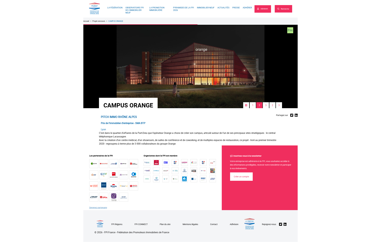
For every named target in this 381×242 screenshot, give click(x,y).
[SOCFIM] (123, 174)
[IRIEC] (203, 179)
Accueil (86, 21)
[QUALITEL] (165, 170)
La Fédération (114, 7)
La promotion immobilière (156, 8)
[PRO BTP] (93, 197)
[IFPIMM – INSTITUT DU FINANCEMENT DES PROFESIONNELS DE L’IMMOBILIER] (175, 179)
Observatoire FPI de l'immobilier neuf (134, 10)
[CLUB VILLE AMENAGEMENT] (193, 162)
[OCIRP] (123, 197)
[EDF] (93, 174)
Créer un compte (241, 176)
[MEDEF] (147, 170)
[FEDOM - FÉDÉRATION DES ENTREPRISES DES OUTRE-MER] (156, 179)
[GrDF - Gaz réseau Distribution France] (103, 174)
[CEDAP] (184, 162)
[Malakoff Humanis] (93, 186)
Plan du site (165, 224)
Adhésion (234, 224)
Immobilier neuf (205, 7)
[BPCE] (123, 163)
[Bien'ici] (123, 186)
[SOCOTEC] (133, 174)
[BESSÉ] (103, 186)
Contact (214, 224)
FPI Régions (116, 224)
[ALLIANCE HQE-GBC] (193, 170)
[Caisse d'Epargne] (133, 163)
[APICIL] (103, 197)
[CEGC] (113, 197)
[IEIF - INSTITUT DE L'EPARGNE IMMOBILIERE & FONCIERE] (193, 179)
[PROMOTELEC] (156, 170)
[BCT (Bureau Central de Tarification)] (165, 162)
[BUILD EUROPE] (175, 170)
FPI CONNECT (141, 224)
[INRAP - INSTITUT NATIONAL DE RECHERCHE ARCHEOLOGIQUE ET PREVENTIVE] (212, 162)
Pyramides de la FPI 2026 (183, 8)
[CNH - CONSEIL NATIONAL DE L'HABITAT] (175, 162)
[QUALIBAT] (184, 179)
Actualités (223, 7)
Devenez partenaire (98, 207)
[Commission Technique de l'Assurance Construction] (203, 162)
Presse (236, 7)
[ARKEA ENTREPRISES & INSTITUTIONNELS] (103, 163)
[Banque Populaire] (113, 163)
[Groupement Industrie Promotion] (113, 174)
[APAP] (212, 179)
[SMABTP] (113, 186)
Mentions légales (190, 224)
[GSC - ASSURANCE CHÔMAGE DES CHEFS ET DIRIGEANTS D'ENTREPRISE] (165, 179)
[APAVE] (93, 163)
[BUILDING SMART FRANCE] (203, 170)
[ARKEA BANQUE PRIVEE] (133, 186)
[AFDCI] (184, 170)
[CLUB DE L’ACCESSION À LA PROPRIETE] (212, 170)
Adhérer (247, 7)
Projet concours (98, 21)
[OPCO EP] (147, 162)
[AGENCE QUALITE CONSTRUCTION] (156, 162)
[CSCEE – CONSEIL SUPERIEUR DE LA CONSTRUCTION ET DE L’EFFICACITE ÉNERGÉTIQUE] (147, 179)
